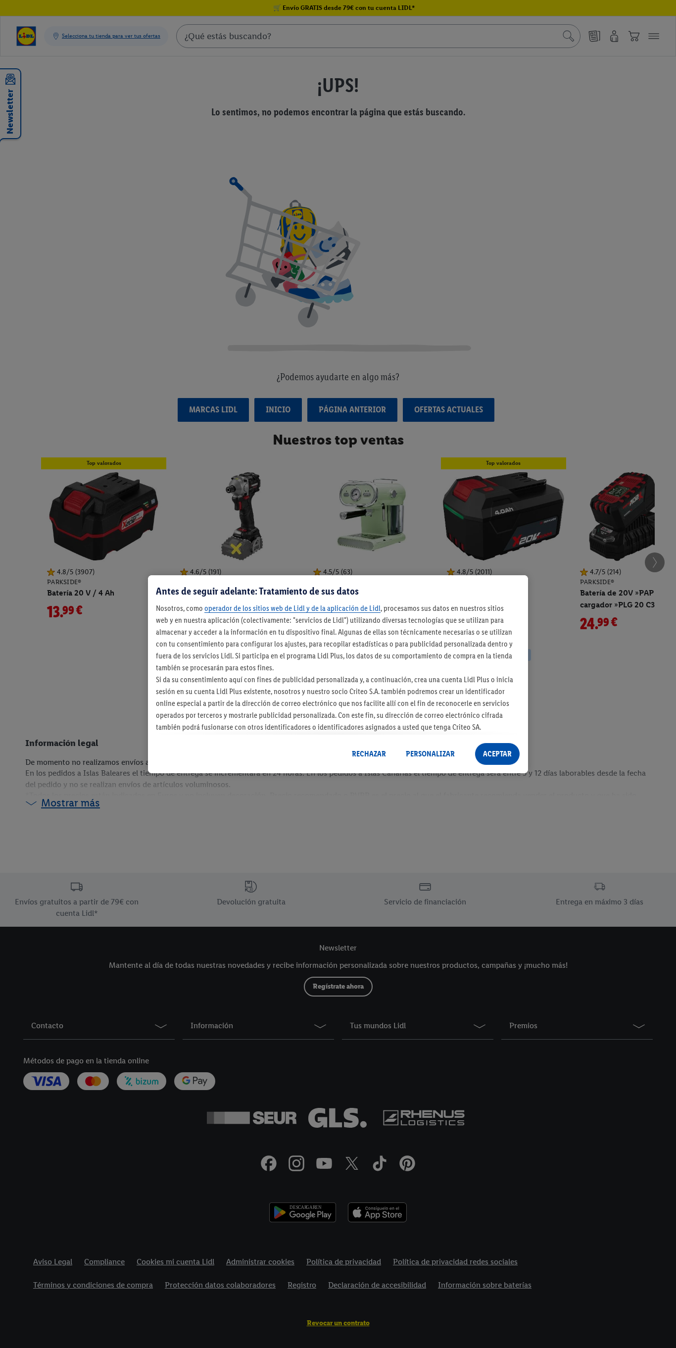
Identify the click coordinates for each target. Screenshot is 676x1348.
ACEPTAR (497, 753)
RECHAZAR (369, 753)
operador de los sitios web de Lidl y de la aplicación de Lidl (292, 608)
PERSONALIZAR (430, 753)
